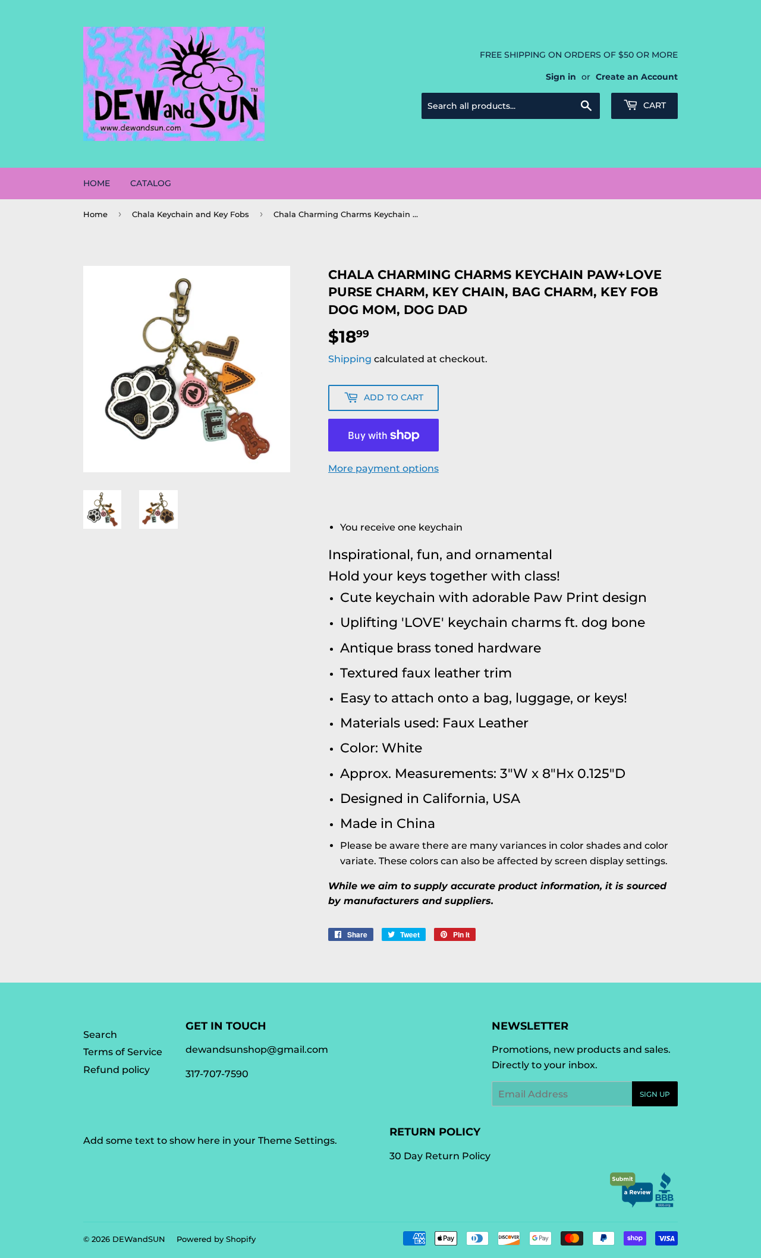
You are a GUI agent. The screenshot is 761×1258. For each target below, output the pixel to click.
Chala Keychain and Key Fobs (190, 214)
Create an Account (637, 76)
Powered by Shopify (216, 1239)
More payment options (383, 468)
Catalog (150, 183)
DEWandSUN (138, 1239)
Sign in (561, 76)
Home (96, 183)
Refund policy (116, 1069)
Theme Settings (296, 1140)
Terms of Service (122, 1052)
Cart (653, 105)
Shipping (350, 359)
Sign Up (655, 1094)
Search (100, 1034)
